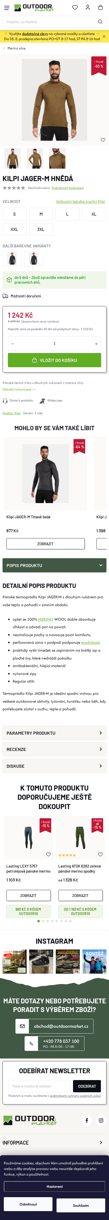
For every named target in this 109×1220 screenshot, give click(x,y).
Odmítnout (28, 1204)
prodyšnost (90, 642)
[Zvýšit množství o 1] (96, 343)
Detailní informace (17, 389)
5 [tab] (57, 921)
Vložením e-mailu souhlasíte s (54, 1095)
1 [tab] (38, 921)
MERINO (45, 619)
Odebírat (87, 1086)
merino (70, 382)
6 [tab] (61, 921)
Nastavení (55, 1186)
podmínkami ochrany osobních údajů (75, 1095)
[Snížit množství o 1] (12, 343)
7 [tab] (66, 921)
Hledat (100, 21)
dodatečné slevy (35, 33)
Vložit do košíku (58, 360)
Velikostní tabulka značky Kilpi (80, 201)
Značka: (12, 413)
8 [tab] (70, 921)
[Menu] (7, 8)
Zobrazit (45, 543)
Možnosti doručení (26, 296)
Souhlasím (81, 1205)
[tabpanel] (29, 867)
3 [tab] (47, 921)
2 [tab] (43, 921)
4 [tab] (52, 921)
